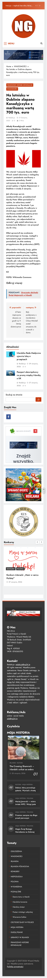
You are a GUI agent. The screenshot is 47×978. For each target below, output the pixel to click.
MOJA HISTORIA (27, 784)
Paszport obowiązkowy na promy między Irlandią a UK (28, 375)
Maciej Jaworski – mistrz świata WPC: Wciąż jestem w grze (26, 804)
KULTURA (20, 763)
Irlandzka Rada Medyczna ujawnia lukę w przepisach (20, 6)
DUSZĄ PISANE (17, 932)
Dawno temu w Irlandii (21, 896)
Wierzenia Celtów (19, 917)
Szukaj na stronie (14, 394)
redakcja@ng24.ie (23, 664)
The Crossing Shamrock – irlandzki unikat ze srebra (22, 768)
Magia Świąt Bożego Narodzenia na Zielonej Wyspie (24, 832)
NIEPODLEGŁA (17, 876)
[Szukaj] (38, 399)
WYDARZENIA (16, 886)
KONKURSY (11, 569)
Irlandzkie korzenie (20, 902)
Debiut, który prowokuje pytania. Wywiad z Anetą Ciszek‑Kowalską (25, 790)
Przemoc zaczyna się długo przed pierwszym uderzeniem (26, 818)
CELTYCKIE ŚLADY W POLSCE (22, 922)
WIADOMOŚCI (12, 89)
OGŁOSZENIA (16, 851)
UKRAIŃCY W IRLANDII (20, 937)
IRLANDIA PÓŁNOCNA (20, 866)
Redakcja (11, 117)
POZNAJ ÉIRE (16, 891)
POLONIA (20, 569)
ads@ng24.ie (12, 718)
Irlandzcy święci (19, 907)
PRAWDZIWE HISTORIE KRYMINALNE (19, 85)
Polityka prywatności (15, 966)
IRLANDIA (13, 763)
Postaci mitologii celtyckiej (23, 912)
